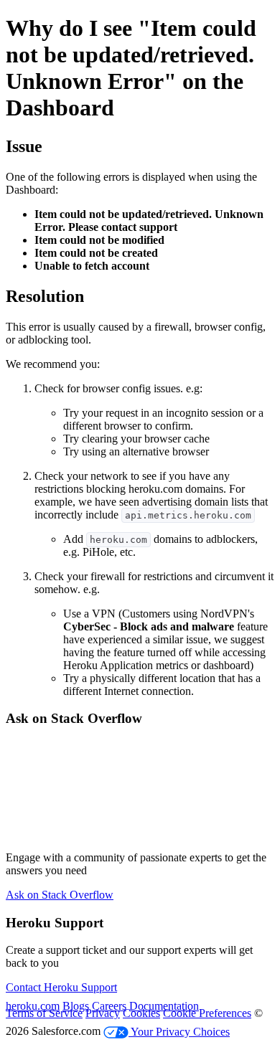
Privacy (102, 1013)
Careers (109, 1006)
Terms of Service (44, 1013)
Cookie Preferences (207, 1013)
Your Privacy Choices (179, 1032)
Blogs (75, 1006)
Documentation (164, 1006)
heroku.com (33, 1006)
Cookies (141, 1013)
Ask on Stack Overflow (59, 895)
